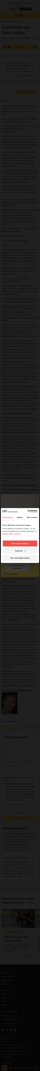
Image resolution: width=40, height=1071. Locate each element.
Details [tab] (19, 517)
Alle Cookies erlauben (20, 543)
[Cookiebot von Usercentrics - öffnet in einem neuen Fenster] (28, 511)
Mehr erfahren (15, 534)
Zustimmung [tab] (7, 517)
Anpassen (19, 551)
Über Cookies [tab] (32, 517)
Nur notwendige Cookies (20, 558)
